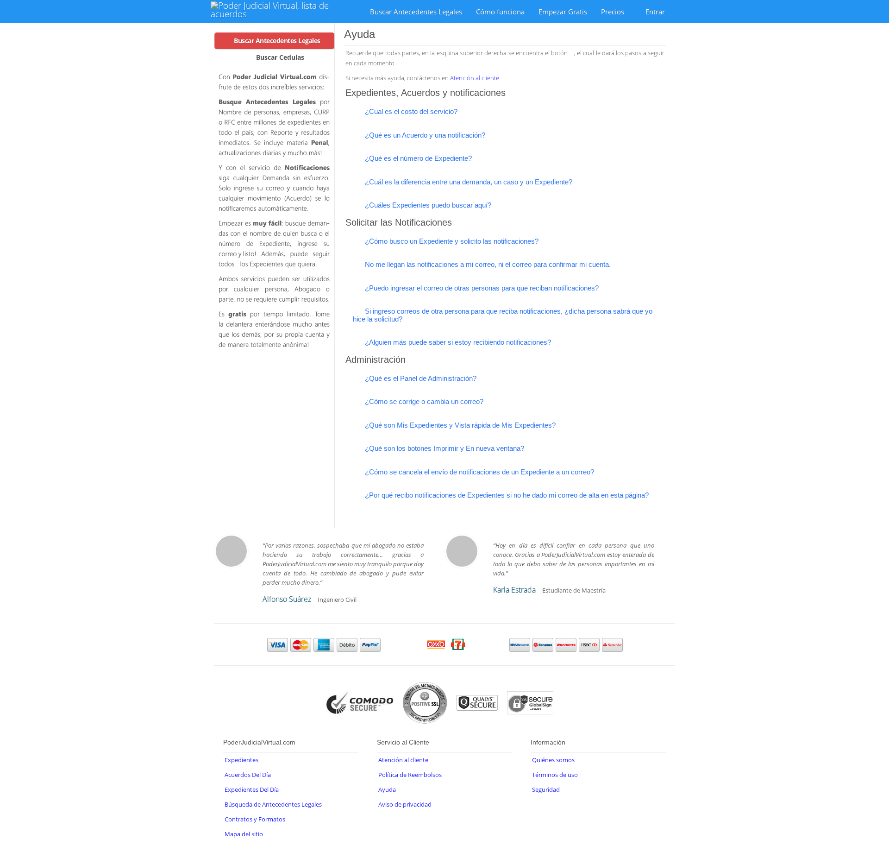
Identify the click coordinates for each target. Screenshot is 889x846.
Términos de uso (555, 774)
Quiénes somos (553, 760)
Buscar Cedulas (280, 57)
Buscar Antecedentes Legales (416, 11)
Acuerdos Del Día (248, 774)
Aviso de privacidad (405, 804)
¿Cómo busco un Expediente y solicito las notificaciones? (450, 241)
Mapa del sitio (244, 834)
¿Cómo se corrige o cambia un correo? (423, 401)
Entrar (655, 11)
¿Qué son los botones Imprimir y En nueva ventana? (443, 448)
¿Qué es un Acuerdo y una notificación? (424, 135)
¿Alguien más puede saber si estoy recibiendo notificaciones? (457, 342)
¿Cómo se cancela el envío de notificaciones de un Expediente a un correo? (478, 472)
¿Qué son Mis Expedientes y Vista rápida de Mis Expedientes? (459, 425)
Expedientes (241, 760)
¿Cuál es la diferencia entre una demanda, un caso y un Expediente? (467, 182)
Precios (613, 11)
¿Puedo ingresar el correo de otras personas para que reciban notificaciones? (481, 288)
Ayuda (387, 789)
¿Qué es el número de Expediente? (417, 158)
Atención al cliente (474, 78)
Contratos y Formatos (255, 819)
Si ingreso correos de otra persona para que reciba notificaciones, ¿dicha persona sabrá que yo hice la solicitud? (502, 315)
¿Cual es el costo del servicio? (410, 111)
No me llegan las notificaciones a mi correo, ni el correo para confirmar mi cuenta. (487, 264)
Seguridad (546, 789)
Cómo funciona (500, 11)
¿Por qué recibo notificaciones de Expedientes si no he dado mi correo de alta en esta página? (506, 495)
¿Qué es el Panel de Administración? (419, 378)
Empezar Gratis (562, 11)
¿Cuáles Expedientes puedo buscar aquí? (427, 205)
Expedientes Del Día (252, 789)
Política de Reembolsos (410, 774)
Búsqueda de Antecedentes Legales (273, 804)
